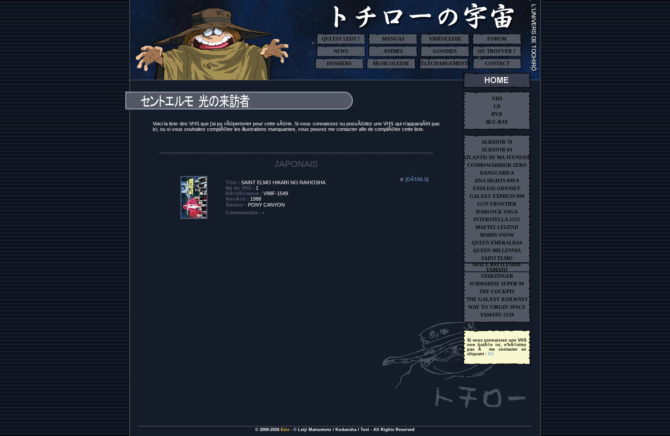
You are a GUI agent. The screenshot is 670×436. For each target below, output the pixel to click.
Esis (285, 429)
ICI (491, 354)
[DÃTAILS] (417, 179)
